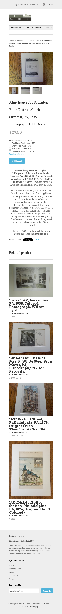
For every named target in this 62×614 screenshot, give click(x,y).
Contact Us (13, 576)
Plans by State (15, 569)
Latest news (16, 536)
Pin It (37, 240)
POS (43, 604)
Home (11, 565)
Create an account (30, 4)
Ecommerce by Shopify (28, 607)
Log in (16, 4)
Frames (12, 572)
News (11, 579)
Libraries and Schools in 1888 (21, 541)
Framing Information (17, 154)
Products (20, 40)
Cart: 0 (50, 4)
